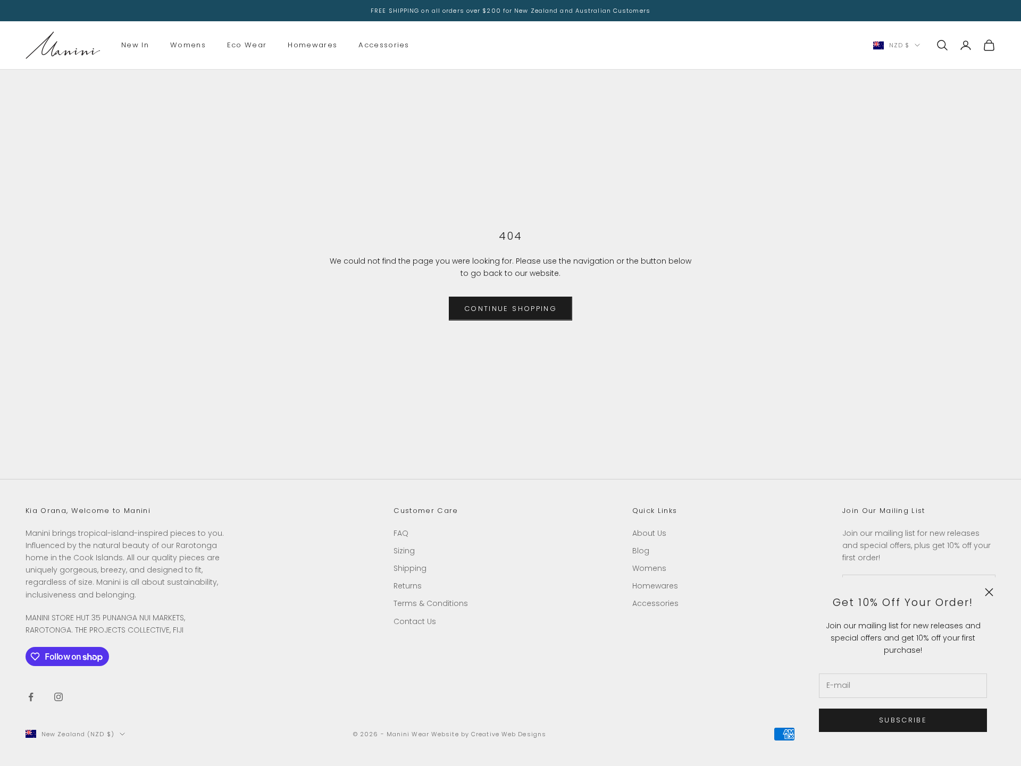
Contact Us (415, 621)
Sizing (404, 550)
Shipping (410, 568)
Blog (640, 550)
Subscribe (903, 720)
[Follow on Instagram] (58, 697)
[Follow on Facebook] (31, 697)
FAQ (401, 533)
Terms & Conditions (431, 603)
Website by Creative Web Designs (488, 734)
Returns (408, 585)
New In (135, 45)
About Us (649, 533)
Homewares (312, 45)
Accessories (383, 45)
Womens (188, 45)
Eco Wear (247, 45)
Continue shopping (510, 309)
